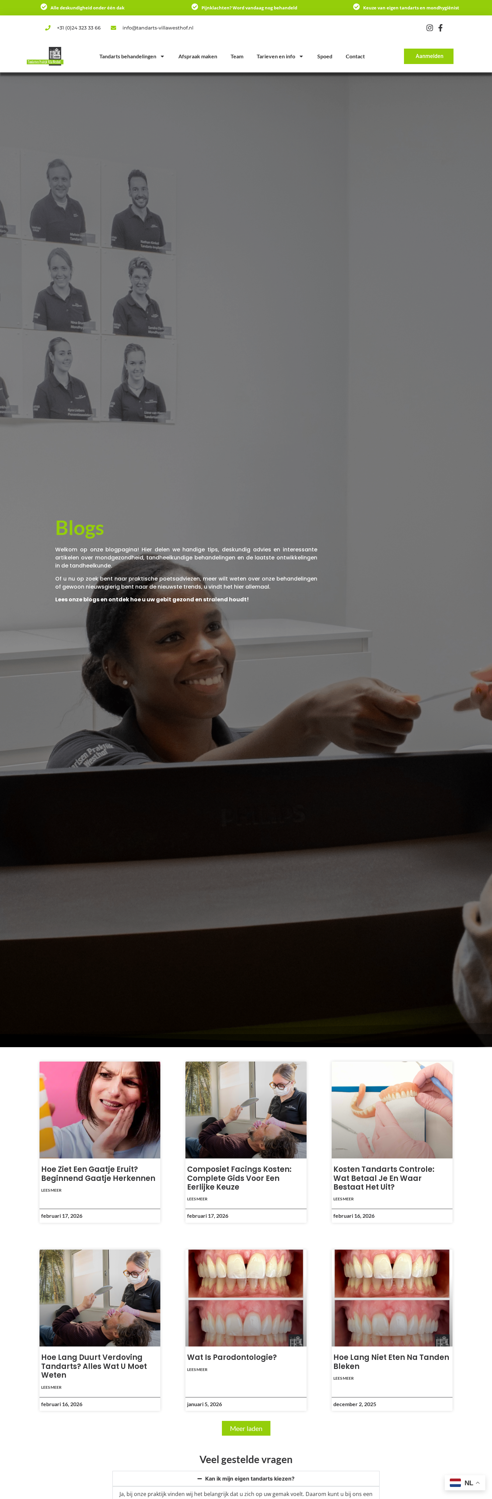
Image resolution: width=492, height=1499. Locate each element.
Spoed (324, 56)
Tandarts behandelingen (127, 56)
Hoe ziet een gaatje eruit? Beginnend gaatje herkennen (98, 1173)
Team (237, 56)
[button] (246, 1428)
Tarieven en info (276, 56)
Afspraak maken (197, 56)
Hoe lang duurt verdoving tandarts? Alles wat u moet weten (94, 1366)
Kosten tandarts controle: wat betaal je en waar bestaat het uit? (383, 1178)
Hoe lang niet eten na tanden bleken (391, 1361)
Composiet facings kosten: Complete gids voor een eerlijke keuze (239, 1178)
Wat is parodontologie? (232, 1357)
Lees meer (51, 1190)
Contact (355, 56)
